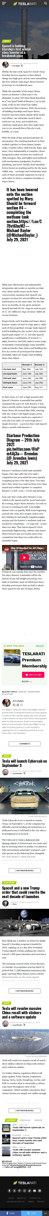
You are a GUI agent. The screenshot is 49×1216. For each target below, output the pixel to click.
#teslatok (20, 1165)
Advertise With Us (16, 1202)
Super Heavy (34, 692)
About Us (21, 1198)
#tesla (13, 1165)
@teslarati (7, 1161)
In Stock (40, 646)
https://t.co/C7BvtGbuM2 (24, 223)
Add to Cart (35, 675)
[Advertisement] (24, 264)
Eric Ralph (16, 66)
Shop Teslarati (15, 646)
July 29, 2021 (17, 239)
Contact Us (35, 1198)
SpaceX (23, 692)
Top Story (8, 694)
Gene (15, 904)
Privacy (41, 1202)
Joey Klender (17, 773)
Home (11, 1198)
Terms (31, 1202)
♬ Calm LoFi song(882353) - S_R (16, 1167)
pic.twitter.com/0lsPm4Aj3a (23, 451)
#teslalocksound (33, 1165)
